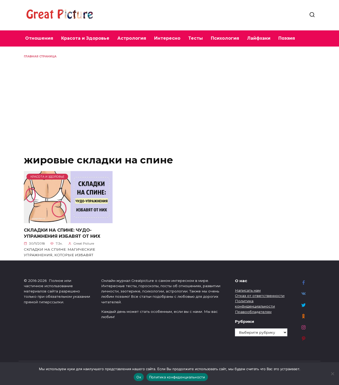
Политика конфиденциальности (177, 377)
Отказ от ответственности (259, 296)
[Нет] (332, 373)
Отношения (39, 38)
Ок (138, 377)
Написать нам (248, 290)
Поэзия (286, 38)
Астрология (131, 38)
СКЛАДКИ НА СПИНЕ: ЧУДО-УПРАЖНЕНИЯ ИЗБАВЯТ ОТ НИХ (62, 233)
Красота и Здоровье (85, 38)
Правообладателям (253, 312)
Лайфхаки (258, 38)
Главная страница (40, 56)
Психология (225, 38)
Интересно (167, 38)
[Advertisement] (169, 98)
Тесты (195, 38)
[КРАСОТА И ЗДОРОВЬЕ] (68, 219)
